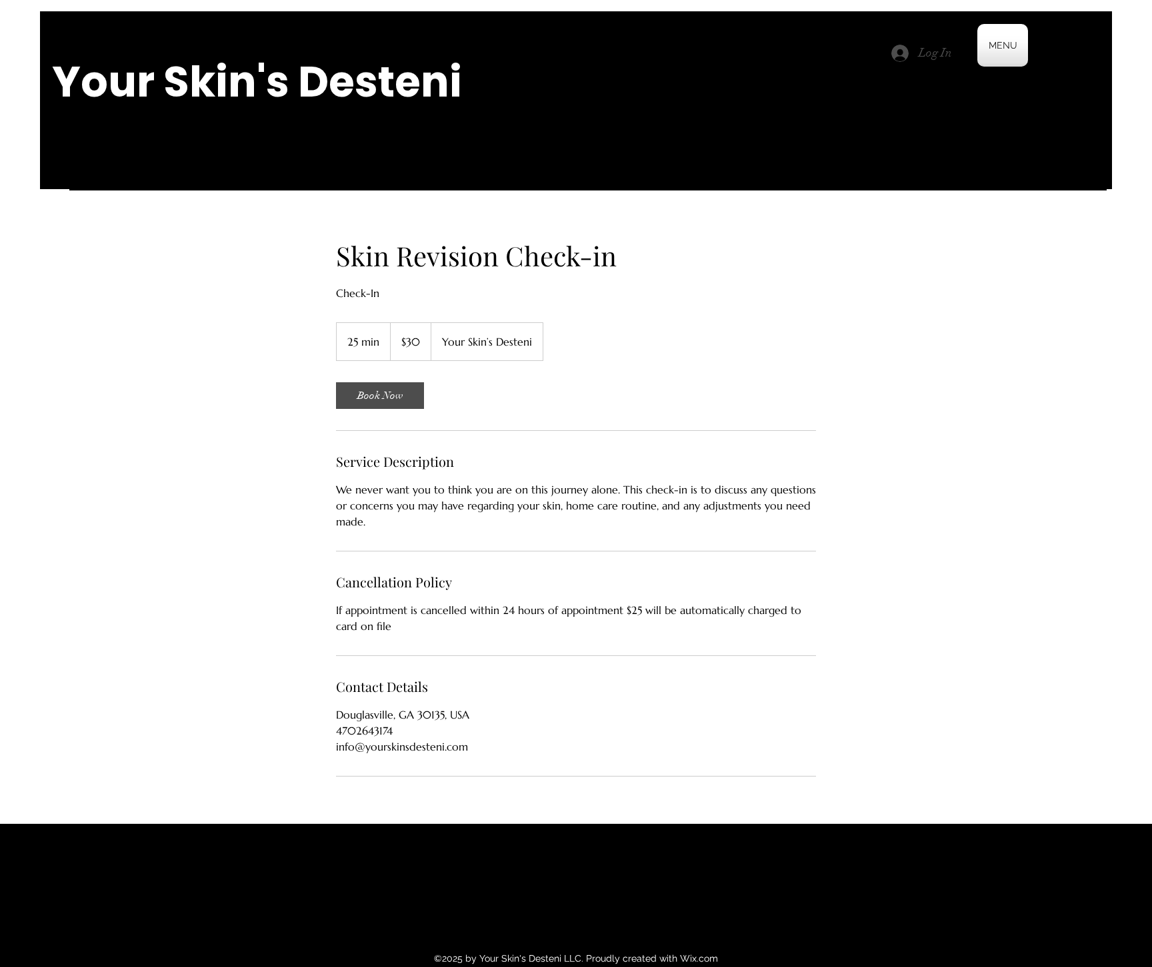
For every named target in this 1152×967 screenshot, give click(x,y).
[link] (380, 395)
